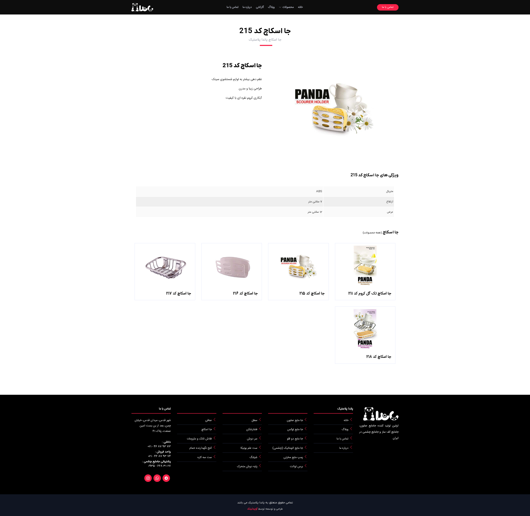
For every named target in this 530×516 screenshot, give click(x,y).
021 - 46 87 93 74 (159, 456)
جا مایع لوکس (295, 429)
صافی (208, 420)
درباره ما (247, 7)
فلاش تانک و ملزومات (199, 438)
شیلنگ (253, 457)
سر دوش (252, 438)
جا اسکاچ (206, 429)
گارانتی (260, 7)
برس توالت (296, 466)
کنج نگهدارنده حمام (200, 448)
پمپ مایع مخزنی (293, 457)
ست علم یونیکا (249, 448)
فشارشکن (251, 429)
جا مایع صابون (295, 420)
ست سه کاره (205, 457)
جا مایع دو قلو (295, 438)
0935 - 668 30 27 (159, 466)
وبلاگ (271, 7)
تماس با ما (232, 7)
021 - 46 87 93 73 (159, 446)
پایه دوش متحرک (247, 466)
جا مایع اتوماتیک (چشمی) (287, 448)
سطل (254, 420)
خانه (300, 7)
